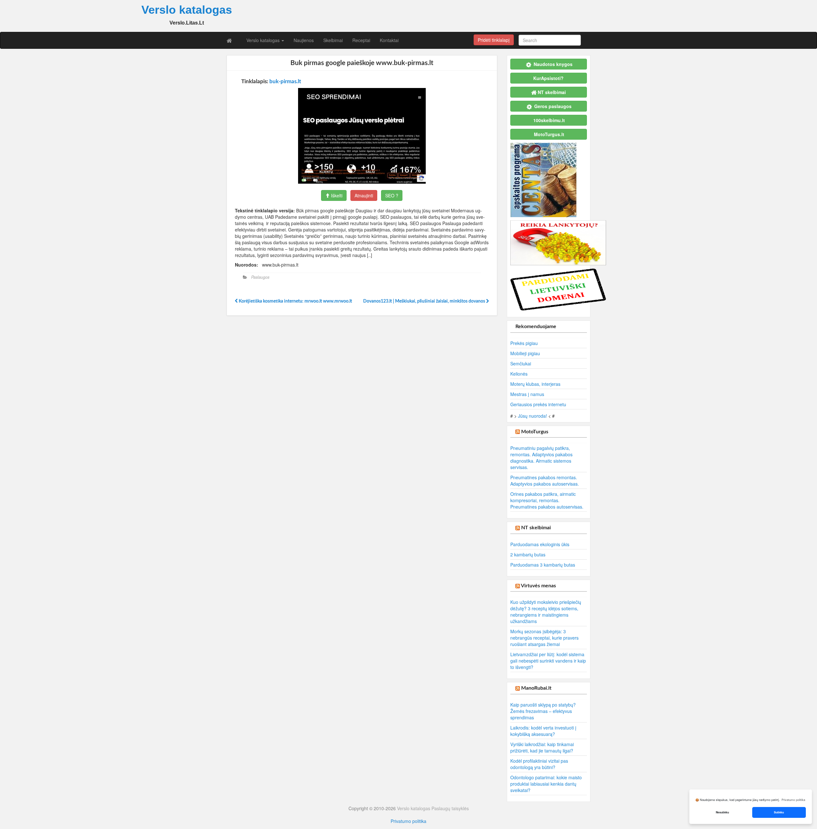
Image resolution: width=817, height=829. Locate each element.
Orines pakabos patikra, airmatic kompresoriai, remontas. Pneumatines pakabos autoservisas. (546, 500)
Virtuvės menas (538, 585)
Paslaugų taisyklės (450, 808)
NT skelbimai (536, 527)
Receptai (361, 40)
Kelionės (519, 373)
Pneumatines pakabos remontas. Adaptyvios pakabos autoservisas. (544, 480)
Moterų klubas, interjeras (535, 384)
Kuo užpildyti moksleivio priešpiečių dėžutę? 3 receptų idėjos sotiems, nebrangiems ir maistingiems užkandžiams (545, 611)
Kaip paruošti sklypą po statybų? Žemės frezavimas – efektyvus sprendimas (543, 711)
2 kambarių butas (527, 554)
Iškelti (336, 195)
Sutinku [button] (779, 812)
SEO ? (391, 195)
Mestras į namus (527, 394)
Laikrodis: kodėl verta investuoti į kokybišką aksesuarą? (543, 730)
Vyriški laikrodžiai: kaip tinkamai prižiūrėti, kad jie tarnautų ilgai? (542, 747)
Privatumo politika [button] (793, 800)
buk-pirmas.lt (285, 81)
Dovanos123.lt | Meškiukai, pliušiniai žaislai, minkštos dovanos (424, 301)
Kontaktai (389, 40)
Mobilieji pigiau (525, 353)
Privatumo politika (408, 821)
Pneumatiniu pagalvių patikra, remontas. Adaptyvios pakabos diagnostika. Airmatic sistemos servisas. (541, 457)
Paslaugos (260, 277)
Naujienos (304, 40)
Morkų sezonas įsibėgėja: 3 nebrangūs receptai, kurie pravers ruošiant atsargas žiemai (544, 637)
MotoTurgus (534, 431)
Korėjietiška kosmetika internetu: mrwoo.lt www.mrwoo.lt (295, 301)
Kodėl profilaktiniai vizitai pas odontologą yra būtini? (539, 764)
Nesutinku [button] (722, 812)
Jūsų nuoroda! (532, 416)
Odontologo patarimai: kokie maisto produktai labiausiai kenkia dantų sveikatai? (546, 783)
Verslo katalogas (263, 40)
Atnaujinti (364, 195)
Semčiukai (520, 363)
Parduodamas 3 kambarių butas (542, 564)
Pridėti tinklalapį (494, 40)
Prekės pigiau (524, 343)
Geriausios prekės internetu (538, 404)
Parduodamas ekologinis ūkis (539, 544)
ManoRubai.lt (536, 688)
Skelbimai (333, 40)
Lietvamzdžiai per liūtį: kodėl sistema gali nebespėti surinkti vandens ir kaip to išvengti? (548, 660)
